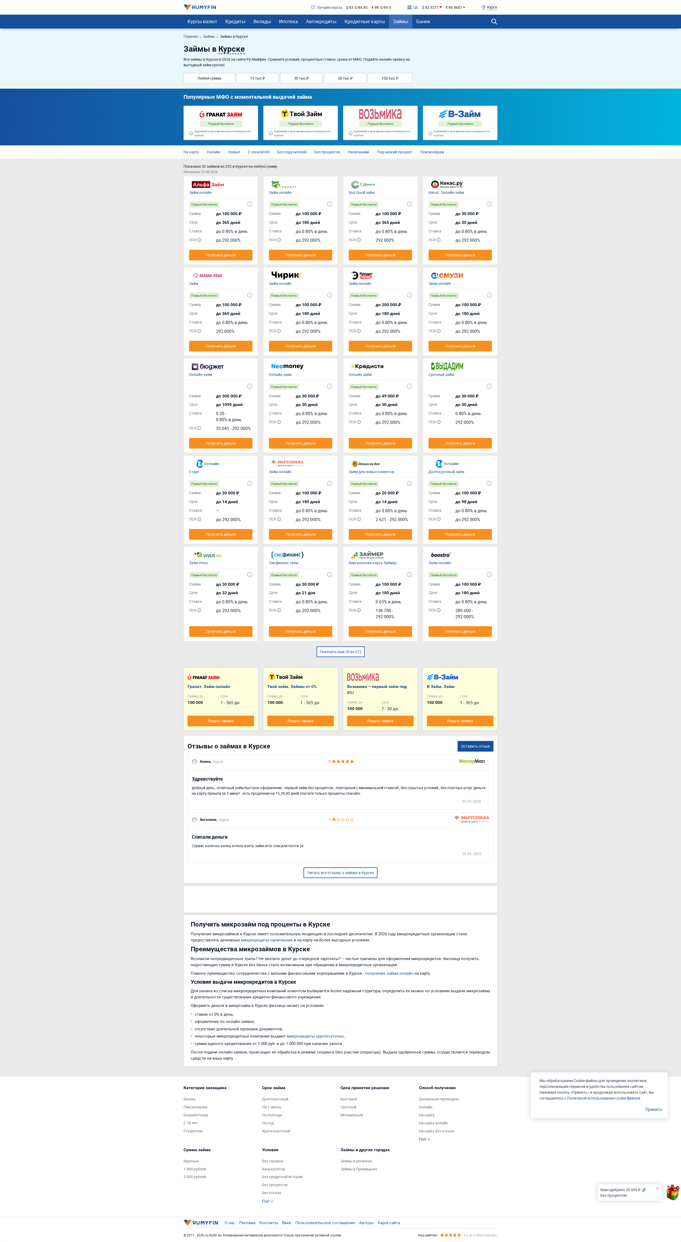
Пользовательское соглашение (325, 1222)
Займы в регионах (356, 1160)
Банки (423, 21)
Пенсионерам (432, 151)
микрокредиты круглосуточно (315, 1036)
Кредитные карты (364, 21)
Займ (193, 283)
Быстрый (348, 1098)
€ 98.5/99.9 (381, 7)
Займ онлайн (200, 192)
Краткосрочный (276, 1130)
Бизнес (190, 1098)
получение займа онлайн (389, 973)
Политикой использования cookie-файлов (603, 1098)
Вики (286, 1222)
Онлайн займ (360, 374)
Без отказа (271, 1192)
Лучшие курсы (329, 7)
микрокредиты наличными (267, 939)
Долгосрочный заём (446, 471)
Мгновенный (351, 1114)
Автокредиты (321, 21)
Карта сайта (389, 1222)
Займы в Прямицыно (358, 1168)
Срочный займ (441, 374)
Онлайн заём (280, 374)
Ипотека (288, 21)
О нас (230, 1222)
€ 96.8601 (454, 7)
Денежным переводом (438, 1098)
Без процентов (327, 151)
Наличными (358, 151)
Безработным (196, 1114)
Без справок (273, 1160)
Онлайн (213, 151)
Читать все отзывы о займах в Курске (340, 872)
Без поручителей (291, 151)
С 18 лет (191, 1122)
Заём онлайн (440, 283)
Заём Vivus (198, 562)
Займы (400, 21)
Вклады (262, 21)
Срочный (348, 1106)
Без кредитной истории (282, 1176)
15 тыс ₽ (257, 78)
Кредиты (235, 21)
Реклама (247, 1222)
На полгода (272, 1114)
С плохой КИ (258, 151)
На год (267, 1122)
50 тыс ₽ (345, 78)
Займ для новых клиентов (371, 471)
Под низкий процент (394, 151)
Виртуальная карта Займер (372, 562)
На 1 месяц (271, 1106)
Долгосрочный (275, 1098)
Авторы (366, 1222)
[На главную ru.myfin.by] (201, 1223)
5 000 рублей (195, 1176)
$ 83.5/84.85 (357, 7)
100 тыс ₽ (389, 78)
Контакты (268, 1222)
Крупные (191, 1160)
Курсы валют (202, 21)
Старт (194, 471)
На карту (191, 151)
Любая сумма (209, 78)
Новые (234, 151)
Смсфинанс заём (283, 562)
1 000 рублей (195, 1168)
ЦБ (415, 7)
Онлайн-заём (200, 374)
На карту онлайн (433, 1122)
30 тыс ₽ (301, 78)
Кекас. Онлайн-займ (446, 192)
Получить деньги (221, 254)
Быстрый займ (362, 192)
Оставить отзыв (475, 746)
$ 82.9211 (430, 7)
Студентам (193, 1130)
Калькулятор (273, 1168)
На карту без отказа (436, 1130)
